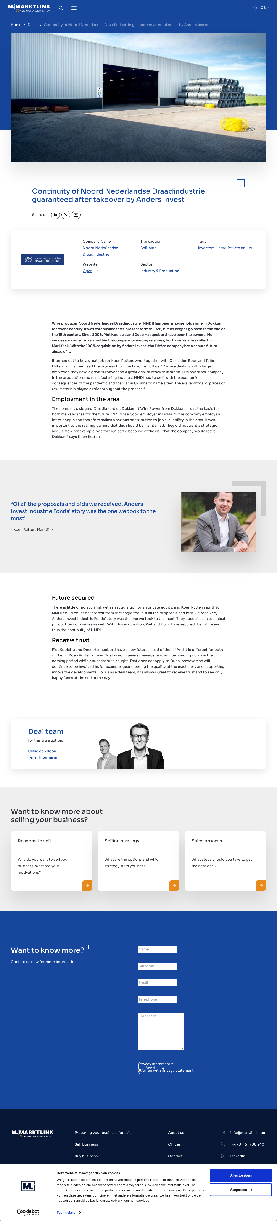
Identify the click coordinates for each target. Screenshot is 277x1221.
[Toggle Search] (61, 8)
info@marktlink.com (248, 1132)
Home (16, 25)
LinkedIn (237, 1156)
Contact (175, 1156)
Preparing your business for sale (103, 1132)
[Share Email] (76, 215)
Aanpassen (238, 1189)
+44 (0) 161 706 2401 (248, 1144)
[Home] (28, 8)
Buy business (86, 1156)
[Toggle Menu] (74, 8)
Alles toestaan (241, 1175)
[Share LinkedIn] (55, 215)
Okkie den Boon (42, 751)
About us (176, 1132)
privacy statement (178, 1070)
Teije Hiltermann (42, 757)
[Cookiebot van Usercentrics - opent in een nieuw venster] (28, 1212)
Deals (33, 25)
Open (87, 271)
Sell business (86, 1144)
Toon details (66, 1212)
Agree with (167, 1070)
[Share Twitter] (65, 215)
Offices (174, 1144)
